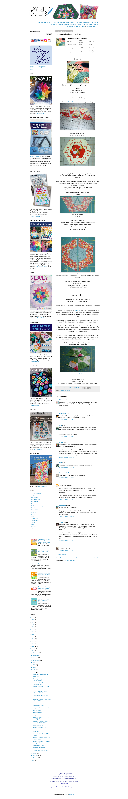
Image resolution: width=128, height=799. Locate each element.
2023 (33, 620)
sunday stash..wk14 (38, 745)
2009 (33, 761)
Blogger (71, 794)
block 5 (91, 41)
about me (33, 512)
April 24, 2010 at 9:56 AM (66, 420)
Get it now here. (42, 486)
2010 (33, 651)
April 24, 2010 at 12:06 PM (66, 467)
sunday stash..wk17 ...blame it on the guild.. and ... (42, 683)
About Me (89, 26)
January (35, 757)
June (34, 667)
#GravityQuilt (40, 113)
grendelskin (62, 413)
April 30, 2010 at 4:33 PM (66, 550)
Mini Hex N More (59, 22)
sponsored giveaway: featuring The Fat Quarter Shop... (41, 722)
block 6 (91, 44)
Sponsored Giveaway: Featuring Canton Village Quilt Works (44, 551)
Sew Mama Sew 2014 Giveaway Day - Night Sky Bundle (44, 574)
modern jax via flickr (77, 374)
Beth (60, 483)
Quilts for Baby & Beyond (38, 506)
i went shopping (37, 710)
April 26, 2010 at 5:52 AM (66, 540)
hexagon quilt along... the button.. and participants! (42, 742)
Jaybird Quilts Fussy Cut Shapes (87, 22)
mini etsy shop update (39, 747)
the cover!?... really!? (38, 689)
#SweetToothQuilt (34, 405)
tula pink (33, 526)
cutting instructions (72, 52)
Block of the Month (36, 493)
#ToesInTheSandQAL (35, 216)
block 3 (81, 48)
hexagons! (35, 715)
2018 (33, 631)
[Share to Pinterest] (90, 388)
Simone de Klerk (64, 473)
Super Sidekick (71, 22)
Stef (60, 425)
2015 (33, 639)
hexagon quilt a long (65, 390)
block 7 (91, 48)
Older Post (96, 557)
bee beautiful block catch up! (40, 674)
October (35, 657)
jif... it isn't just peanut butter (40, 750)
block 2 (81, 44)
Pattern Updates (83, 24)
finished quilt (34, 518)
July (34, 665)
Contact (95, 26)
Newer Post (59, 557)
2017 (33, 634)
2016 (33, 636)
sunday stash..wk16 (38, 705)
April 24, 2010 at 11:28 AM (66, 457)
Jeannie (61, 546)
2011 (33, 648)
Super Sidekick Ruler (40, 266)
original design (35, 520)
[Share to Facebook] (88, 388)
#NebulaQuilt (40, 318)
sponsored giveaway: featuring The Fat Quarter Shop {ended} (44, 541)
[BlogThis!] (85, 388)
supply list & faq (71, 44)
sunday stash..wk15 (38, 725)
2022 (33, 622)
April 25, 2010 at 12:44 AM (66, 477)
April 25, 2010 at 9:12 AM (66, 499)
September (36, 660)
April (34, 672)
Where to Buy (80, 26)
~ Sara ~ (61, 522)
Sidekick (49, 22)
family (32, 516)
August (35, 662)
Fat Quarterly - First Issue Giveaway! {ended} (40, 692)
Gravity (33, 495)
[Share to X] (86, 388)
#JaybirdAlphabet (34, 361)
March (35, 753)
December (36, 653)
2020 (33, 627)
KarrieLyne (62, 505)
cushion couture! (37, 703)
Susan (61, 442)
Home (78, 557)
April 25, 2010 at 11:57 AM (66, 516)
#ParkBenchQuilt (37, 449)
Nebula (33, 503)
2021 (33, 624)
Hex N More (42, 22)
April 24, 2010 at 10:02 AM (66, 436)
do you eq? (36, 676)
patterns (33, 522)
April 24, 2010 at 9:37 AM (66, 408)
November (36, 655)
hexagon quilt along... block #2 (41, 686)
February (35, 755)
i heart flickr (36, 731)
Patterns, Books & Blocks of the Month (63, 24)
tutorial (33, 528)
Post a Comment (62, 554)
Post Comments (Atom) (69, 560)
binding (33, 514)
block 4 (81, 52)
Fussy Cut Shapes (35, 156)
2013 (33, 643)
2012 (33, 646)
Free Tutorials (93, 24)
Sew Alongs (71, 26)
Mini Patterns (34, 501)
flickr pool (69, 41)
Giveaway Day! (36, 563)
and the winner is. (37, 712)
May (34, 669)
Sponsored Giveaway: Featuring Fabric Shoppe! (44, 600)
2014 (33, 641)
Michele (61, 400)
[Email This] (83, 388)
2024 (33, 617)
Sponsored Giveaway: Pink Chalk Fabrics (44, 587)
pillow (32, 524)
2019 (33, 629)
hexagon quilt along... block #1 (41, 708)
